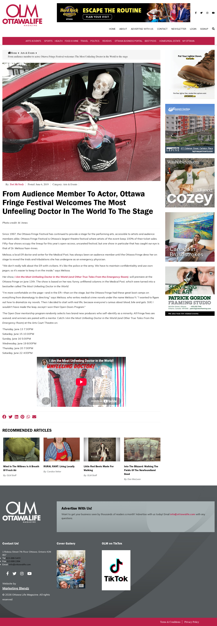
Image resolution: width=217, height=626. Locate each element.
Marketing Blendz (15, 588)
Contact (162, 28)
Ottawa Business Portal (128, 41)
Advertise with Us (142, 28)
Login (193, 28)
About (123, 28)
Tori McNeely (17, 184)
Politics (94, 41)
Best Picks (150, 41)
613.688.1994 (13, 561)
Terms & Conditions (170, 621)
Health (59, 41)
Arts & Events (33, 41)
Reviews (107, 41)
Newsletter (178, 28)
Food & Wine (71, 41)
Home (112, 28)
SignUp (204, 28)
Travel (84, 41)
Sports (48, 41)
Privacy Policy (191, 621)
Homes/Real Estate (169, 41)
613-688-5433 (13, 558)
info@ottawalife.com (182, 514)
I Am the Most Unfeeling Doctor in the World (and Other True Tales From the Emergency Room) (72, 276)
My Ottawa (189, 41)
